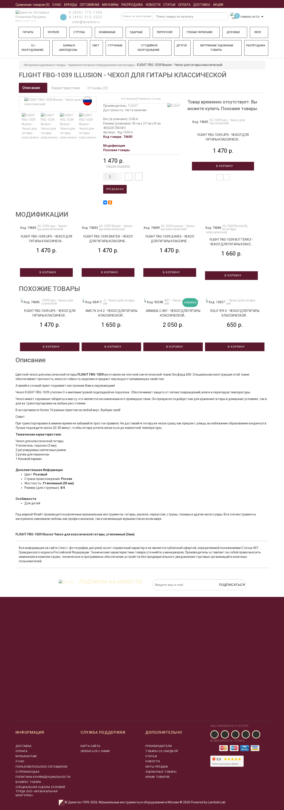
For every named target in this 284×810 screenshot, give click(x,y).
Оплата (22, 751)
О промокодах (27, 771)
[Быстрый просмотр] (226, 177)
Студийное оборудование (148, 47)
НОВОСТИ (152, 761)
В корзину (224, 166)
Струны (79, 32)
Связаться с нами (95, 751)
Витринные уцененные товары (216, 47)
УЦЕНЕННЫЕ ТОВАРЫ (161, 771)
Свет (95, 45)
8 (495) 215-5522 (86, 17)
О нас (20, 761)
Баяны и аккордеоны (68, 47)
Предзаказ (115, 189)
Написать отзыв (149, 98)
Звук (257, 32)
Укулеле (53, 32)
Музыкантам (26, 756)
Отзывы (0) (97, 88)
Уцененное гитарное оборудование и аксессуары (101, 65)
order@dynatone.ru (85, 22)
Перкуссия (164, 32)
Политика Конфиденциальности (43, 776)
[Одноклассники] (110, 202)
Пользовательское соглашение (41, 766)
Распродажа (255, 45)
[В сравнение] (139, 176)
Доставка (24, 746)
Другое (181, 45)
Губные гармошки (199, 32)
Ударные (136, 32)
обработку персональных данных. (225, 592)
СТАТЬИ (151, 756)
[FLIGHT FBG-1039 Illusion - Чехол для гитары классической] (30, 126)
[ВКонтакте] (105, 202)
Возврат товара (28, 782)
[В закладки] (128, 176)
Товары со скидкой (161, 751)
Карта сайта (91, 746)
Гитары (28, 32)
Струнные (115, 45)
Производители (158, 746)
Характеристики (65, 88)
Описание (31, 87)
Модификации (114, 145)
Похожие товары (116, 150)
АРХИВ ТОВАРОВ (157, 776)
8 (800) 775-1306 (86, 12)
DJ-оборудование (32, 47)
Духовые (233, 32)
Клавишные (107, 32)
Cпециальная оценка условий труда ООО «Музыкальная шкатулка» (40, 791)
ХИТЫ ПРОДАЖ (156, 766)
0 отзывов (128, 98)
